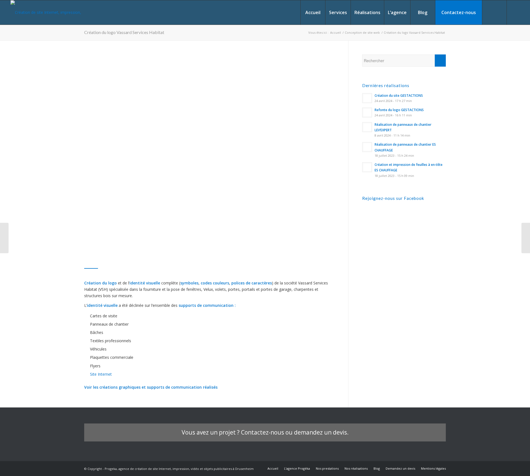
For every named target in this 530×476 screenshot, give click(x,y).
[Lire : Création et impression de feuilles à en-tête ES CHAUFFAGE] (367, 167)
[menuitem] (312, 12)
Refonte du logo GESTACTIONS (399, 110)
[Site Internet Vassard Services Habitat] (307, 125)
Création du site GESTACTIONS (399, 95)
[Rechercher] (494, 12)
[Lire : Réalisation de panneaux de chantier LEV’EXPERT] (367, 127)
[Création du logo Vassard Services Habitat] (182, 152)
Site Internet (101, 374)
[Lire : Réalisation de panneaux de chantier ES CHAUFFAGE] (367, 147)
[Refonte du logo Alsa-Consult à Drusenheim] (525, 238)
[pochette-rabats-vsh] (307, 172)
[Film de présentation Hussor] (4, 238)
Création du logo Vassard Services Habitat (124, 32)
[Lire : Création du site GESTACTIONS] (367, 98)
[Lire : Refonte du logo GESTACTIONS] (367, 112)
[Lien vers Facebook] (515, 12)
